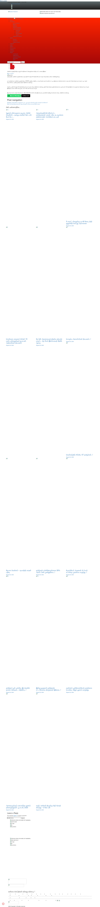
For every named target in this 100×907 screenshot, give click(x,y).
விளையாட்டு (12, 48)
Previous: (27, 102)
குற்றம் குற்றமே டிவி (15, 895)
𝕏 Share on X (25, 95)
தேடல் (23, 62)
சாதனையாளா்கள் (17, 57)
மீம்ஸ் (14, 59)
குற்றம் (11, 37)
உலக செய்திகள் (16, 23)
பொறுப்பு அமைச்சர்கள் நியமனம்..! (78, 339)
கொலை (14, 39)
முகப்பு (11, 20)
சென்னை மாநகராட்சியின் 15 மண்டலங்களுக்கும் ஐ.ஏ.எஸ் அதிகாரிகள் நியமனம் (16, 341)
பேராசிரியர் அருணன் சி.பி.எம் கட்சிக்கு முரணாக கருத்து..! (77, 571)
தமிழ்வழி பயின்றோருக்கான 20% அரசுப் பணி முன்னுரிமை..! (48, 571)
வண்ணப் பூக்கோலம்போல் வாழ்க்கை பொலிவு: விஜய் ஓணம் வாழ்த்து (79, 689)
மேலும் (11, 52)
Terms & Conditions (51, 900)
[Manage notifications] (3, 904)
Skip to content (3, 0)
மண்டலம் (35, 894)
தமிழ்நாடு (15, 26)
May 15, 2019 (10, 73)
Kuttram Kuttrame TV (34, 900)
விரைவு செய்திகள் (17, 27)
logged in (15, 815)
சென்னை (18, 30)
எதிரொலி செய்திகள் (17, 36)
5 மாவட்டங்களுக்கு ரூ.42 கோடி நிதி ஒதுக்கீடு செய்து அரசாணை (79, 222)
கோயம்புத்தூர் (19, 33)
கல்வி (11, 45)
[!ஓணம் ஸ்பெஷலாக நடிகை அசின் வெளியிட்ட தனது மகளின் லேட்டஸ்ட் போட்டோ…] (7, 109)
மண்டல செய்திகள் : (15, 897)
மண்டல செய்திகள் (17, 29)
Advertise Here (18, 900)
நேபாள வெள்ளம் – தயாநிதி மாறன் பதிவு (18, 571)
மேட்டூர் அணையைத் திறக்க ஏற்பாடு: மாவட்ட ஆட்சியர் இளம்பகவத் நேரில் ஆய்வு (49, 341)
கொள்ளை (15, 40)
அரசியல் (12, 43)
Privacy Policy (43, 900)
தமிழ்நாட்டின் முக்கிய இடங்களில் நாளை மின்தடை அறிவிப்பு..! (18, 689)
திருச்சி (17, 32)
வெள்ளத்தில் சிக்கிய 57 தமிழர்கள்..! (79, 454)
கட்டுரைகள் (15, 54)
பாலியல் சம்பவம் (16, 42)
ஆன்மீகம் (12, 51)
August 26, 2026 (10, 119)
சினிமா (11, 46)
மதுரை (17, 35)
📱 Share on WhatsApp (14, 95)
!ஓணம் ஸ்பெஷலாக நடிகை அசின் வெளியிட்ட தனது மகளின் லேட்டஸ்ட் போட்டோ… (19, 115)
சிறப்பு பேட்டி (15, 58)
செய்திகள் (12, 21)
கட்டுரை (58, 894)
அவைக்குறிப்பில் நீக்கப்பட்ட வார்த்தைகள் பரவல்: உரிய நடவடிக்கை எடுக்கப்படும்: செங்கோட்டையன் (49, 115)
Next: (23, 104)
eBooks (13, 900)
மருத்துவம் (66, 894)
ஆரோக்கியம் (35, 895)
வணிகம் (12, 49)
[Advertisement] (50, 866)
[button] (10, 18)
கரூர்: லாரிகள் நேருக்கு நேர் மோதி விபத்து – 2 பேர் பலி (48, 806)
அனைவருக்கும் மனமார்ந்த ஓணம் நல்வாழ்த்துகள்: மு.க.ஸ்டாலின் (18, 806)
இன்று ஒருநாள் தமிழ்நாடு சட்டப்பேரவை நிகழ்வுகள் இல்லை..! (48, 689)
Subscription (26, 900)
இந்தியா (15, 24)
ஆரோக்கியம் (16, 55)
